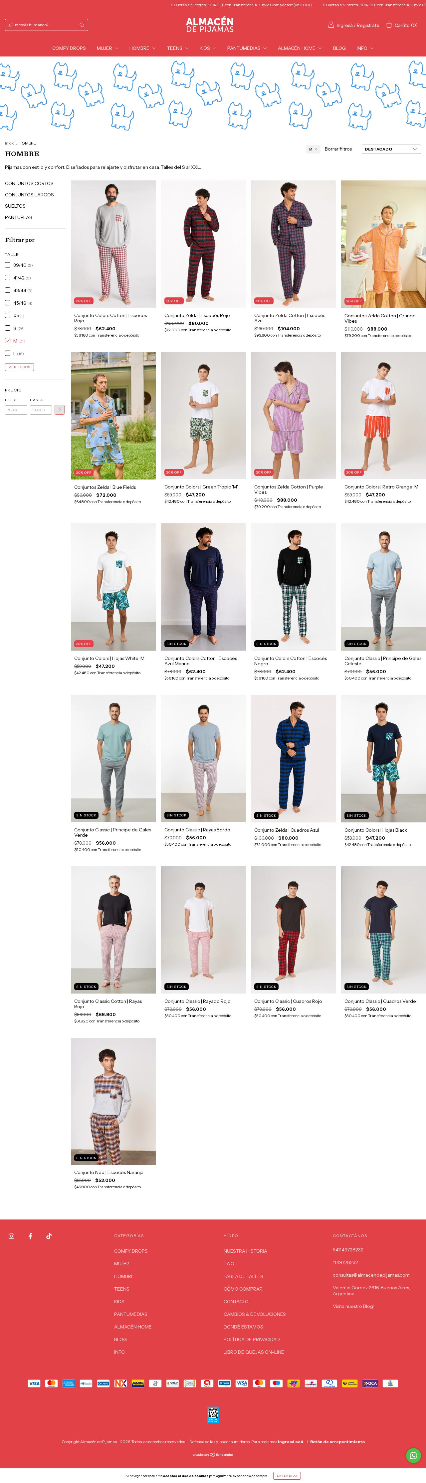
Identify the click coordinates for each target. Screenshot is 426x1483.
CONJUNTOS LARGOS (29, 195)
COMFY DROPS (69, 48)
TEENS (175, 48)
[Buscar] (82, 25)
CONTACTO (236, 1302)
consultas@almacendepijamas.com (371, 1275)
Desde (11, 400)
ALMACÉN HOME (297, 48)
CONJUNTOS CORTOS (29, 183)
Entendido (287, 1475)
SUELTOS (15, 206)
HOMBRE (139, 48)
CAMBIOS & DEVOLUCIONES (255, 1314)
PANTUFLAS (18, 217)
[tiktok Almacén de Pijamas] (49, 1236)
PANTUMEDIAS (244, 48)
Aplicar (60, 410)
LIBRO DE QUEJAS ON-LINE (254, 1352)
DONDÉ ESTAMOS (243, 1327)
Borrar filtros (338, 149)
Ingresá (345, 25)
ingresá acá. (291, 1441)
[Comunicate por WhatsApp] (413, 1455)
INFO (362, 48)
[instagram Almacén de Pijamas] (12, 1236)
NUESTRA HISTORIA (245, 1251)
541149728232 (348, 1250)
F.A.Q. (229, 1264)
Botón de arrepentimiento (337, 1441)
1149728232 (345, 1262)
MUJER (105, 48)
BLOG (339, 48)
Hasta (36, 400)
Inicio (9, 143)
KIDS (205, 48)
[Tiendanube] (213, 1455)
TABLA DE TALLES (243, 1276)
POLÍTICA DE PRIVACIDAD (252, 1339)
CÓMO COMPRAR (243, 1289)
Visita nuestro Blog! (353, 1306)
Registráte (368, 25)
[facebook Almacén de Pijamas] (31, 1236)
